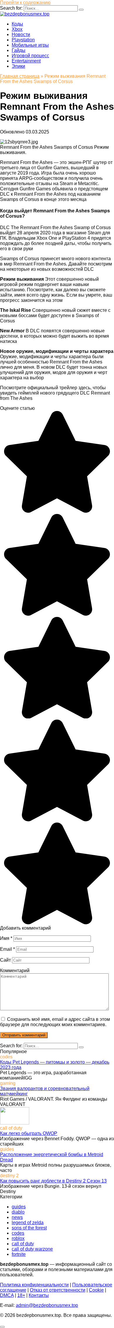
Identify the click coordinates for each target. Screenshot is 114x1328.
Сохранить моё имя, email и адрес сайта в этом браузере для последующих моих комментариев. (55, 1022)
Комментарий (15, 970)
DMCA (7, 1295)
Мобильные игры (30, 45)
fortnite (19, 1254)
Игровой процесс (30, 55)
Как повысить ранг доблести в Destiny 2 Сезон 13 (53, 1180)
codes (18, 1233)
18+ (21, 1295)
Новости (21, 34)
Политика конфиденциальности (34, 1284)
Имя (6, 938)
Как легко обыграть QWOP (28, 1133)
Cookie (96, 1290)
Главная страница (19, 76)
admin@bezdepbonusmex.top (47, 1305)
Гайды (18, 50)
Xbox (17, 29)
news (17, 1217)
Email (7, 949)
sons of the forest (29, 1227)
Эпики (18, 66)
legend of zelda (28, 1222)
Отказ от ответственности (57, 1290)
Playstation (23, 39)
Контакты (39, 1295)
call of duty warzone (32, 1248)
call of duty (23, 1243)
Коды (17, 23)
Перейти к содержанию (25, 2)
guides (19, 1206)
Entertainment (26, 60)
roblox (18, 1238)
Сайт (5, 959)
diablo (18, 1211)
